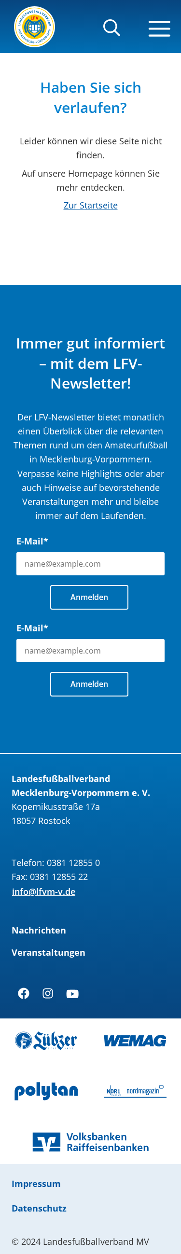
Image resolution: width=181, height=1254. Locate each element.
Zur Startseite (91, 205)
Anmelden (89, 597)
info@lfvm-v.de (43, 891)
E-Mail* (32, 541)
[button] (111, 32)
